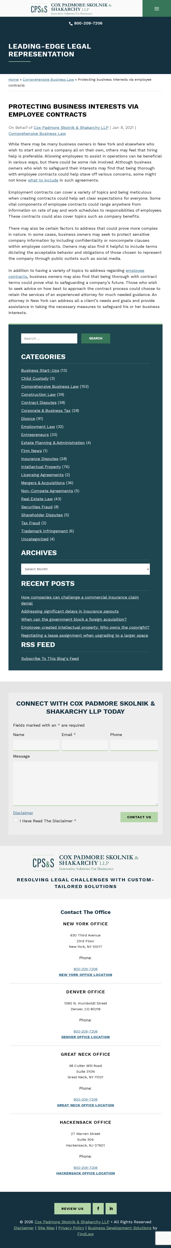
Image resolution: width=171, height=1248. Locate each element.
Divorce (28, 418)
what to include (43, 180)
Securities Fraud (37, 506)
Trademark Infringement (44, 531)
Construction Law (38, 394)
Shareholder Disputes (42, 514)
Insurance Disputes (39, 458)
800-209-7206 (88, 23)
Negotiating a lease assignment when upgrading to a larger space (84, 635)
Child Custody (35, 378)
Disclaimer (23, 812)
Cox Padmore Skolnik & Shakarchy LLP (71, 127)
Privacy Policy (71, 1227)
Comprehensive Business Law (37, 133)
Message (21, 756)
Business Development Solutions (119, 1227)
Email (69, 734)
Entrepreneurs (35, 434)
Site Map (46, 1227)
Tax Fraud (30, 523)
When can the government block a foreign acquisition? (74, 619)
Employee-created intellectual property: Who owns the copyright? (85, 627)
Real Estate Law (37, 498)
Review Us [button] (72, 1209)
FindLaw (85, 1233)
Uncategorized (35, 539)
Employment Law (38, 426)
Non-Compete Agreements (47, 490)
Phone (116, 734)
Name (18, 734)
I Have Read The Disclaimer (48, 820)
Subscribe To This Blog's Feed (50, 658)
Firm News (31, 450)
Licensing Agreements (42, 474)
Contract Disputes (39, 402)
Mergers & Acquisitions (43, 482)
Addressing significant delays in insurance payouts (70, 611)
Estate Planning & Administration (53, 442)
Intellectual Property (41, 466)
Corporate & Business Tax (46, 410)
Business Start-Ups (40, 370)
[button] (156, 8)
